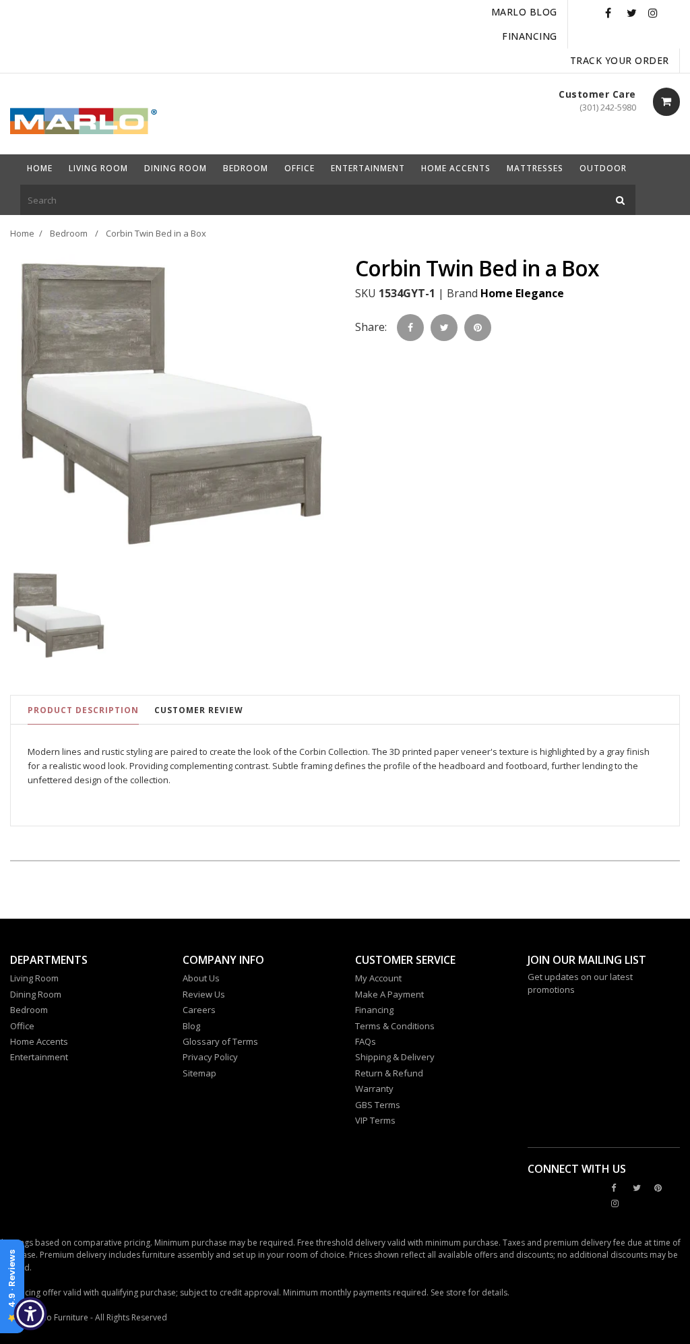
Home (22, 233)
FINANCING (529, 36)
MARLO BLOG (524, 11)
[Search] (620, 200)
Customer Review (198, 710)
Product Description (83, 710)
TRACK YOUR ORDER (619, 60)
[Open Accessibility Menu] (30, 1314)
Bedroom (69, 233)
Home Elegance (522, 293)
